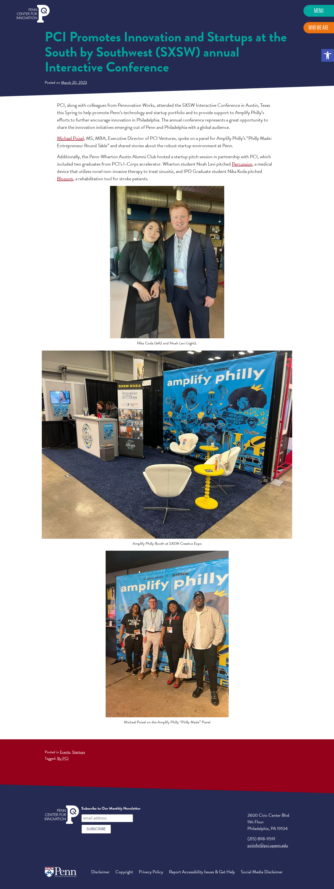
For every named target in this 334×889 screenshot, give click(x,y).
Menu (318, 11)
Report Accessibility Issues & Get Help (202, 871)
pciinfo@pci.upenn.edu (267, 845)
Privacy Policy (151, 871)
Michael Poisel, (71, 138)
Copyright (124, 871)
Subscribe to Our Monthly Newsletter (110, 808)
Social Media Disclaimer (262, 871)
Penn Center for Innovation (33, 14)
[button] (327, 55)
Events (65, 752)
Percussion (242, 164)
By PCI (63, 758)
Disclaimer (100, 871)
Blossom (65, 178)
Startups (78, 752)
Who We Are (318, 28)
